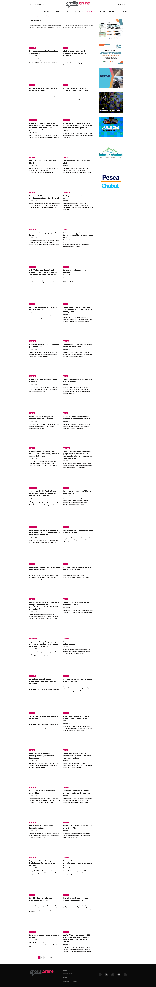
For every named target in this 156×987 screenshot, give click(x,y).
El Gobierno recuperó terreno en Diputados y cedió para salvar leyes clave (78, 235)
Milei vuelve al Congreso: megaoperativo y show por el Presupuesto (41, 755)
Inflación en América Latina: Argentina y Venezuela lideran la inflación (43, 681)
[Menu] (30, 11)
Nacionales (89, 11)
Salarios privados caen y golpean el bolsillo (44, 936)
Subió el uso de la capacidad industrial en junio (41, 827)
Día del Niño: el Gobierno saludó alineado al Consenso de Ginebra (76, 417)
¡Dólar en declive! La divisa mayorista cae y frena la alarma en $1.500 (77, 863)
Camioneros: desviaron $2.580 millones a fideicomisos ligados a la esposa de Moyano (44, 454)
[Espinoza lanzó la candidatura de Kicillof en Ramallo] (44, 77)
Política (56, 11)
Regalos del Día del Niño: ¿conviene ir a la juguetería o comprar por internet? (43, 863)
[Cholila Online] (78, 4)
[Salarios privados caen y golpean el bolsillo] (44, 924)
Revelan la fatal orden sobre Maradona (74, 271)
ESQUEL (65, 977)
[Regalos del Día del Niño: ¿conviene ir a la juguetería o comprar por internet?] (44, 850)
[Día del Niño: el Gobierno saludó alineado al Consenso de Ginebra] (78, 405)
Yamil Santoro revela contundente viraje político (43, 717)
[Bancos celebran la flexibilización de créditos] (44, 779)
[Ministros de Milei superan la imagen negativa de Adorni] (44, 556)
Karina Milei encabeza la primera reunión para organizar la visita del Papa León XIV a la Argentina (77, 125)
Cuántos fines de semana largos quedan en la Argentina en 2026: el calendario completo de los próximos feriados (43, 126)
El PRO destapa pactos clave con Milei (76, 162)
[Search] (126, 11)
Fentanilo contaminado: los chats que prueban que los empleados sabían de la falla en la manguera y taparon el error (77, 455)
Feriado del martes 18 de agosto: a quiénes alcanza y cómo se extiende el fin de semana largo (44, 532)
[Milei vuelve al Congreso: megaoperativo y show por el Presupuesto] (44, 742)
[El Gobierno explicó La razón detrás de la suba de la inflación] (78, 333)
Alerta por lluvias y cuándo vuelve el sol (78, 197)
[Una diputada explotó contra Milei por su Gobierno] (44, 296)
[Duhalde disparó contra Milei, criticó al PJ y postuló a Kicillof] (78, 77)
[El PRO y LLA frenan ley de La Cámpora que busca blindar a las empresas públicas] (78, 742)
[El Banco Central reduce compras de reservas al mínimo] (78, 519)
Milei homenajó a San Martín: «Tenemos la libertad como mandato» (75, 53)
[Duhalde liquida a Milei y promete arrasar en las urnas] (78, 556)
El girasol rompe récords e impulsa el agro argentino (77, 680)
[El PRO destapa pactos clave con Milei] (78, 150)
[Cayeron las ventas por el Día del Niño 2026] (44, 368)
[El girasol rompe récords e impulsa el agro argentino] (78, 668)
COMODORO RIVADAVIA (70, 981)
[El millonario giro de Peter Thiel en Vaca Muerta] (78, 480)
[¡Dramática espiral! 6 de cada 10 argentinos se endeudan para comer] (78, 705)
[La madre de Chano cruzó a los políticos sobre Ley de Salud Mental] (44, 184)
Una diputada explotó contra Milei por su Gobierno (43, 308)
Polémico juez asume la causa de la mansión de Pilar (77, 827)
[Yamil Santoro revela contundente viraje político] (44, 705)
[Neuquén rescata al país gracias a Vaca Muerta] (44, 40)
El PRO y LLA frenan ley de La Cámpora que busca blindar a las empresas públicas (77, 755)
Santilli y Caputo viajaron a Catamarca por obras (40, 899)
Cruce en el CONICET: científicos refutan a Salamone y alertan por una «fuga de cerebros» (43, 493)
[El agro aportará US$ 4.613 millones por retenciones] (44, 333)
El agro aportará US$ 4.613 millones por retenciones (44, 345)
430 (50, 957)
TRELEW (65, 970)
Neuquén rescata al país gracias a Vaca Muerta (43, 52)
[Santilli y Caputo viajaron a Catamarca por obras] (44, 887)
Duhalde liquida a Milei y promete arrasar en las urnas (77, 568)
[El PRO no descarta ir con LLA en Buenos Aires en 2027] (78, 591)
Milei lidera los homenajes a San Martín (42, 162)
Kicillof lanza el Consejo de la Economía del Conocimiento (41, 417)
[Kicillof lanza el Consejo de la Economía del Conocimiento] (44, 405)
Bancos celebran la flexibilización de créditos (43, 792)
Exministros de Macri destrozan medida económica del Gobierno (76, 792)
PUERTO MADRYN (68, 974)
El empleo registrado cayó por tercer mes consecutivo (75, 899)
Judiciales (32, 266)
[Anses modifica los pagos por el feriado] (44, 221)
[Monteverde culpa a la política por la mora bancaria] (78, 368)
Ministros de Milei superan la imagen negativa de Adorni (44, 568)
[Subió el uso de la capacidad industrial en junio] (44, 815)
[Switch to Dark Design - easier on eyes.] (123, 11)
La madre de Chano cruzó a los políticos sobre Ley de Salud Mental (44, 197)
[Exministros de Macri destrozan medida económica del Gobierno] (78, 779)
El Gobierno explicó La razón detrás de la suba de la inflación (77, 345)
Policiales (66, 11)
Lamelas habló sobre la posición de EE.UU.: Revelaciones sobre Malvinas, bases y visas (78, 309)
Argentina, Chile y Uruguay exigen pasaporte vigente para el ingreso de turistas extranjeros (43, 644)
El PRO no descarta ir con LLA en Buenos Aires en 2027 (76, 603)
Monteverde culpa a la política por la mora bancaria (77, 381)
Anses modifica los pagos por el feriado (42, 234)
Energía (112, 11)
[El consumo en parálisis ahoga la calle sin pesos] (78, 631)
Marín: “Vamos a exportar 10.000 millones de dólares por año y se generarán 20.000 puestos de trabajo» (76, 938)
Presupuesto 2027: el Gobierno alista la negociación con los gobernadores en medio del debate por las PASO (44, 605)
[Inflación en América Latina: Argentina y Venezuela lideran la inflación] (44, 668)
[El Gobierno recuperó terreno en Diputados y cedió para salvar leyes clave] (78, 221)
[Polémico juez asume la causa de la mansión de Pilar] (78, 815)
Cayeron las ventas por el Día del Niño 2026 (43, 381)
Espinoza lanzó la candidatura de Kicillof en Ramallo (43, 89)
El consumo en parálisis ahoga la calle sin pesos (76, 643)
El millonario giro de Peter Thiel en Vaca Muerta (77, 492)
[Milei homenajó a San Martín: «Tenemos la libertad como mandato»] (78, 40)
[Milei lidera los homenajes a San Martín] (44, 150)
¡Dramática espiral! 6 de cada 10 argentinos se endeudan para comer (76, 718)
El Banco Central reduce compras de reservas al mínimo (78, 531)
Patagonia (101, 11)
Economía (78, 11)
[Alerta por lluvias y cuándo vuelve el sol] (78, 184)
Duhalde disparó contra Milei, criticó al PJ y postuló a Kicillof (75, 89)
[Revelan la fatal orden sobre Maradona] (78, 259)
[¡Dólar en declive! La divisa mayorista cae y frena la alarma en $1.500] (78, 850)
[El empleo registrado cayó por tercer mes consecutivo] (78, 887)
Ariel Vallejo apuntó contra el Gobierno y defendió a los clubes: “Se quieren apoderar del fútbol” (43, 272)
